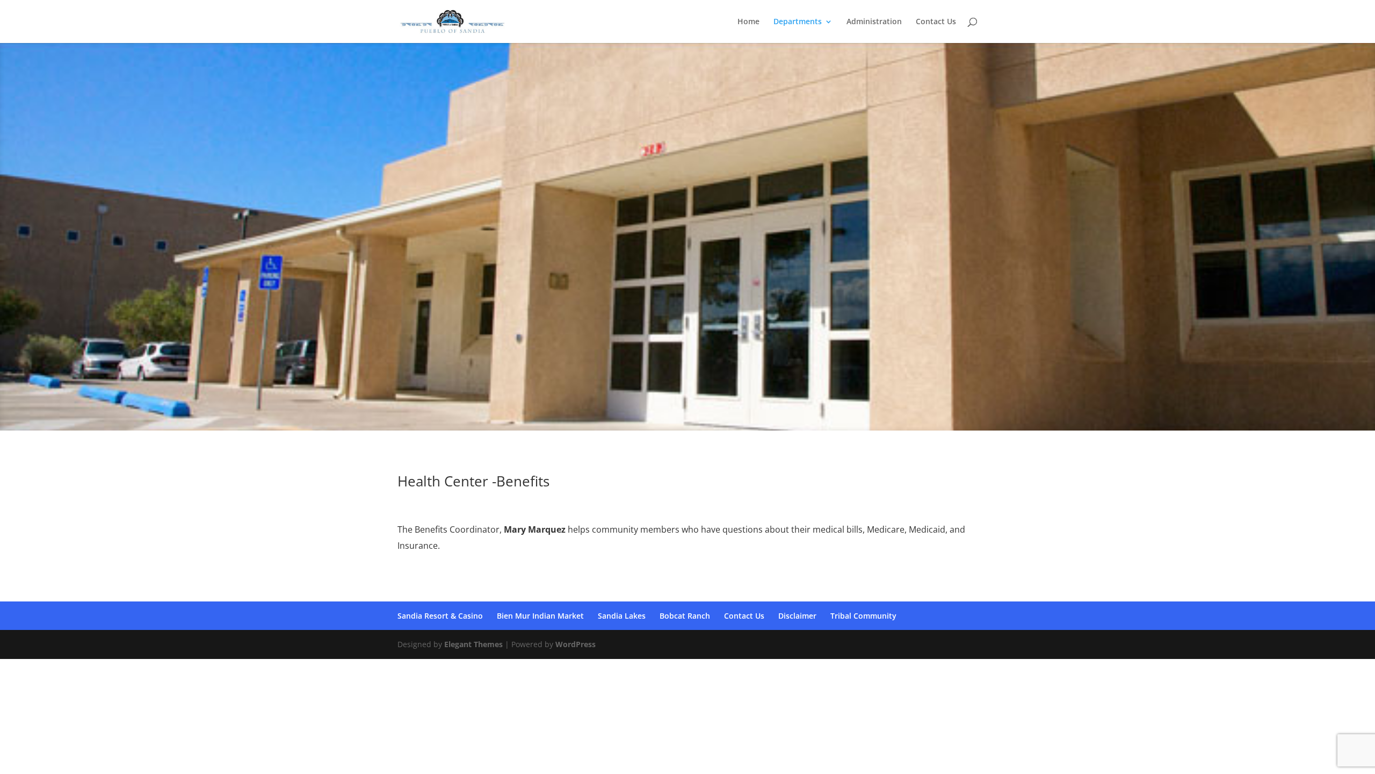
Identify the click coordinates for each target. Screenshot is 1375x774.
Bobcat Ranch (685, 616)
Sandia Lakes (622, 616)
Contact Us (936, 22)
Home (748, 22)
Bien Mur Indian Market (540, 616)
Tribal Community (863, 616)
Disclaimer (797, 616)
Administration (874, 22)
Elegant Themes (473, 644)
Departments (797, 22)
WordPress (575, 644)
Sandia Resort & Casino (440, 616)
